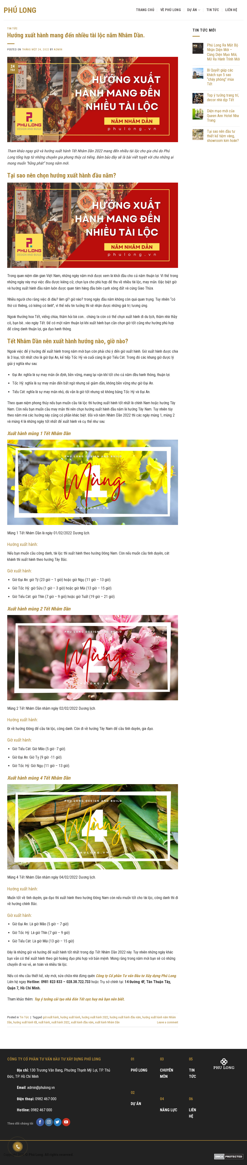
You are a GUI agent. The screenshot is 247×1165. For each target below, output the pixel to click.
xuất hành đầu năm (82, 1022)
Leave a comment (167, 1022)
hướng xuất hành (70, 1017)
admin (58, 49)
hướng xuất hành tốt (25, 1022)
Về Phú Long (170, 10)
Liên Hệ (231, 10)
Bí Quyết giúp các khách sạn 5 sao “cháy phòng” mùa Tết (220, 77)
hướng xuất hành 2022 (95, 1017)
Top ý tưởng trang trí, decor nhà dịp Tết (223, 97)
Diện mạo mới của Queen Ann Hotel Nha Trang (223, 115)
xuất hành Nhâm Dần (107, 1022)
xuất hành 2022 (60, 1022)
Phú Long (20, 10)
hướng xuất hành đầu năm (125, 1017)
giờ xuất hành (51, 1017)
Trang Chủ (145, 10)
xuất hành (44, 1022)
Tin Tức (212, 10)
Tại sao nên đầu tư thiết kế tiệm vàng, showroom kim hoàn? (223, 136)
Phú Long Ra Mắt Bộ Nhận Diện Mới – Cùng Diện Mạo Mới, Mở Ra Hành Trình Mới (223, 52)
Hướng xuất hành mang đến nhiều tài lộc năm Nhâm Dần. (76, 35)
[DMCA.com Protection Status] (228, 1156)
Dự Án (192, 10)
